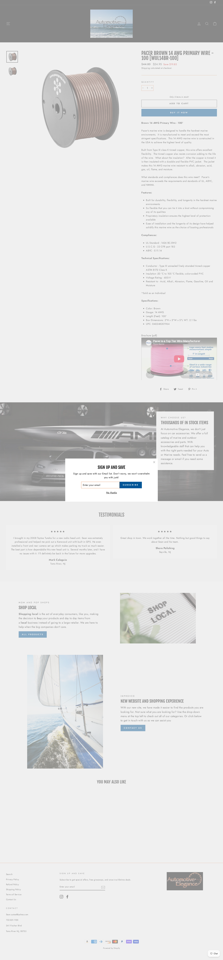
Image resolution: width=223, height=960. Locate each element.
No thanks (111, 492)
